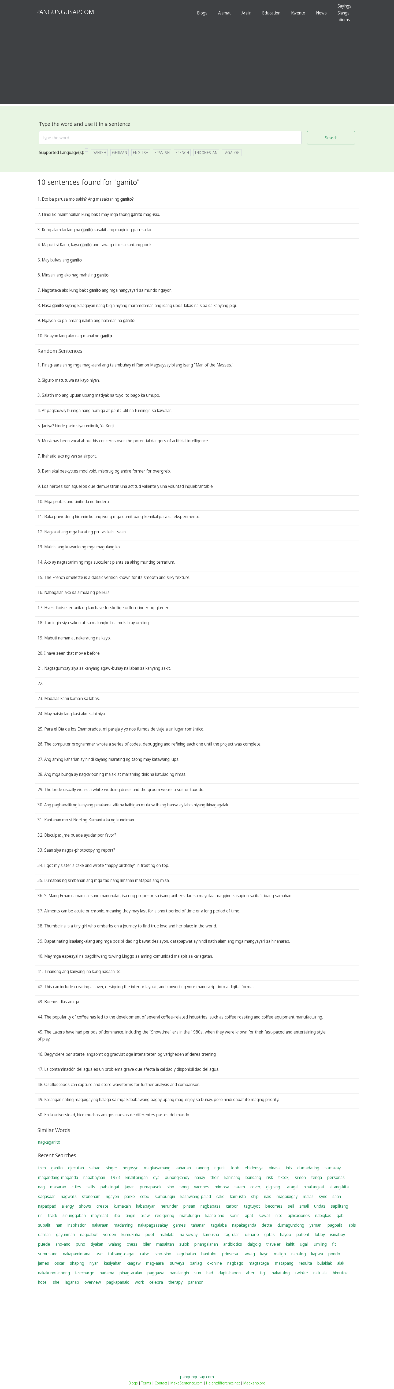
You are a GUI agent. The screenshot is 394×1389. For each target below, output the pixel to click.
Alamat (224, 13)
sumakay (333, 1168)
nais (267, 1196)
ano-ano (62, 1244)
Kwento (298, 13)
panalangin (179, 1273)
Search (331, 138)
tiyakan (97, 1244)
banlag (196, 1263)
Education (271, 13)
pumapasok (150, 1187)
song (184, 1187)
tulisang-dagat (121, 1254)
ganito (57, 1168)
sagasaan (46, 1196)
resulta (305, 1263)
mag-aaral (155, 1263)
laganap (72, 1282)
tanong (202, 1168)
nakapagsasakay (153, 1225)
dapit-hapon (229, 1273)
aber (250, 1273)
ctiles (76, 1187)
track (52, 1215)
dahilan (44, 1234)
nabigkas (323, 1215)
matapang (284, 1263)
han (59, 1225)
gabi (340, 1215)
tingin (130, 1215)
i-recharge (84, 1273)
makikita (167, 1234)
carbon (232, 1206)
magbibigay (287, 1196)
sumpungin (165, 1196)
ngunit (220, 1168)
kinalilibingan (136, 1177)
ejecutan (76, 1168)
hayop (285, 1234)
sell (291, 1206)
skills (91, 1187)
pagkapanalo (117, 1282)
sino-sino (163, 1254)
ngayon (112, 1196)
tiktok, (283, 1177)
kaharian (183, 1168)
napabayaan (94, 1177)
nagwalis (69, 1196)
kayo (264, 1254)
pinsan (189, 1206)
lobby (320, 1234)
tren (42, 1168)
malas (308, 1196)
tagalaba (219, 1225)
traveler (273, 1244)
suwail (264, 1215)
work (139, 1282)
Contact (161, 1383)
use (99, 1254)
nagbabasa (210, 1206)
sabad (95, 1168)
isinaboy (337, 1234)
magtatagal (259, 1263)
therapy (175, 1282)
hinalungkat (314, 1187)
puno (80, 1244)
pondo (334, 1254)
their (214, 1177)
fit (334, 1244)
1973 (115, 1177)
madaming (123, 1225)
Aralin (246, 13)
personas (336, 1177)
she (56, 1282)
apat (249, 1215)
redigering (164, 1215)
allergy (68, 1206)
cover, (255, 1187)
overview (92, 1282)
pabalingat (110, 1187)
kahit (290, 1244)
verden (109, 1234)
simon (300, 1177)
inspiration (77, 1225)
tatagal (291, 1187)
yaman (315, 1225)
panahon (195, 1282)
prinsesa (230, 1254)
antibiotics (232, 1244)
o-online (214, 1263)
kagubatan (186, 1254)
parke (129, 1196)
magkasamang (157, 1168)
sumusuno (48, 1254)
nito (279, 1215)
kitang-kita (339, 1187)
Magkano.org (254, 1383)
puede (44, 1244)
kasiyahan (112, 1263)
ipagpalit (334, 1225)
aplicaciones (299, 1215)
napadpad (47, 1206)
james (43, 1263)
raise (144, 1254)
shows (85, 1206)
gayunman (65, 1234)
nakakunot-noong (54, 1273)
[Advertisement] (197, 66)
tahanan (198, 1225)
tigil (263, 1273)
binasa (275, 1168)
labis (352, 1225)
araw (145, 1215)
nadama (107, 1273)
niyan (94, 1263)
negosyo (131, 1168)
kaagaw (134, 1263)
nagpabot (89, 1234)
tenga (316, 1177)
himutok (340, 1273)
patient (303, 1234)
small (304, 1206)
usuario (252, 1234)
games (179, 1225)
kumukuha (130, 1234)
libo (117, 1215)
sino (170, 1187)
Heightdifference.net (223, 1383)
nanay (200, 1177)
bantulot (209, 1254)
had (209, 1273)
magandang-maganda (58, 1177)
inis (289, 1168)
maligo (280, 1254)
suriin (235, 1215)
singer (111, 1168)
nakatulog (281, 1273)
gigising (273, 1187)
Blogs (202, 13)
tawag (249, 1254)
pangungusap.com (197, 1377)
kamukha (211, 1234)
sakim (240, 1187)
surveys (177, 1263)
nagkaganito (49, 1142)
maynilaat (99, 1215)
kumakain (122, 1206)
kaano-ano (214, 1215)
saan (336, 1196)
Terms (146, 1383)
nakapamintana (76, 1254)
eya (156, 1177)
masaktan (165, 1244)
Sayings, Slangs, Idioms (344, 13)
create (102, 1206)
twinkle (301, 1273)
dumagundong (290, 1225)
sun (197, 1273)
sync (323, 1196)
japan (130, 1187)
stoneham (91, 1196)
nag (41, 1187)
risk (269, 1177)
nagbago (235, 1263)
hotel (42, 1282)
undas (319, 1206)
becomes (274, 1206)
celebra (156, 1282)
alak (340, 1263)
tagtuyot (252, 1206)
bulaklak (324, 1263)
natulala (320, 1273)
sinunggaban (74, 1215)
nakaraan (100, 1225)
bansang (253, 1177)
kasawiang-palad (195, 1196)
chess (132, 1244)
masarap (58, 1187)
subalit (44, 1225)
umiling (320, 1244)
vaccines (201, 1187)
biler (147, 1244)
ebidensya (254, 1168)
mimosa (222, 1187)
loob (235, 1168)
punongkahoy (177, 1177)
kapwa (317, 1254)
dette (267, 1225)
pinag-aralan (131, 1273)
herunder (169, 1206)
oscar (59, 1263)
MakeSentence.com (186, 1383)
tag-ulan (232, 1234)
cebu (144, 1196)
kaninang (232, 1177)
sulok (184, 1244)
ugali (304, 1244)
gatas (269, 1234)
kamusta (238, 1196)
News (321, 13)
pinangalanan (206, 1244)
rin (40, 1215)
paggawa (155, 1273)
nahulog (298, 1254)
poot (150, 1234)
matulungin (190, 1215)
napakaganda (244, 1225)
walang (115, 1244)
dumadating (308, 1168)
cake (220, 1196)
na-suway (189, 1234)
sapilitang (339, 1206)
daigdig (254, 1244)
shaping (77, 1263)
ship (255, 1196)
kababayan (145, 1206)
